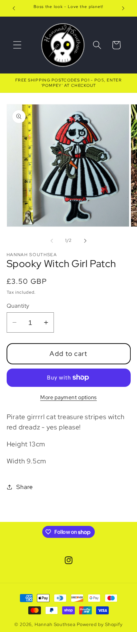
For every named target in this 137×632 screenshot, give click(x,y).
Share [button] (24, 487)
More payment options (68, 397)
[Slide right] (85, 240)
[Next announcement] (123, 8)
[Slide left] (51, 240)
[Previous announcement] (14, 8)
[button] (17, 45)
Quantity (18, 305)
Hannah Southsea (55, 624)
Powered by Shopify (100, 624)
